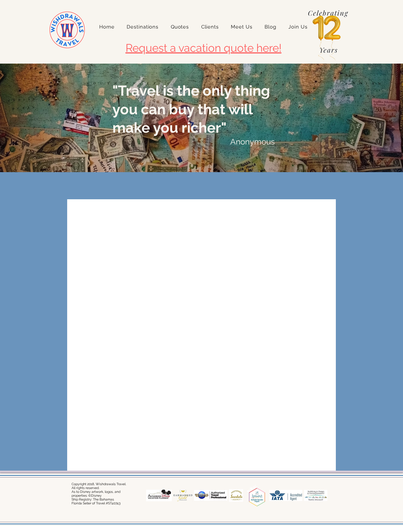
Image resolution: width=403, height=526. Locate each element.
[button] (142, 27)
